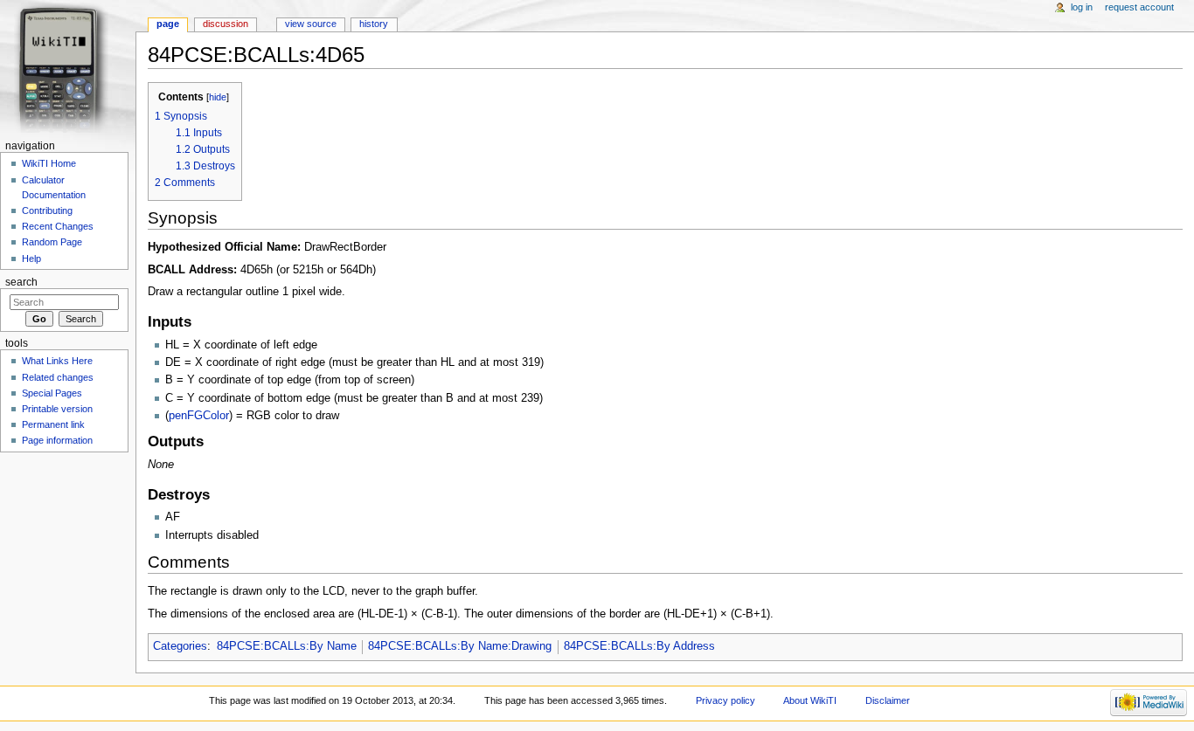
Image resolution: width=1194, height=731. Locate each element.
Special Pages (52, 393)
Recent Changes (58, 226)
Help (31, 258)
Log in (1082, 7)
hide (217, 97)
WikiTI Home (49, 163)
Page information (57, 440)
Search (21, 282)
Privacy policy (725, 700)
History (373, 23)
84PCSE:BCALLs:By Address (639, 646)
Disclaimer (887, 700)
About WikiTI (809, 700)
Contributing (47, 210)
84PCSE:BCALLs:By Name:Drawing (460, 646)
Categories (180, 646)
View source (311, 23)
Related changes (58, 377)
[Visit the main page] (67, 67)
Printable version (57, 408)
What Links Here (57, 360)
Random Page (52, 242)
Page (167, 23)
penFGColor (199, 416)
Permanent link (53, 424)
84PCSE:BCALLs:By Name (287, 646)
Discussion (225, 23)
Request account (1139, 7)
